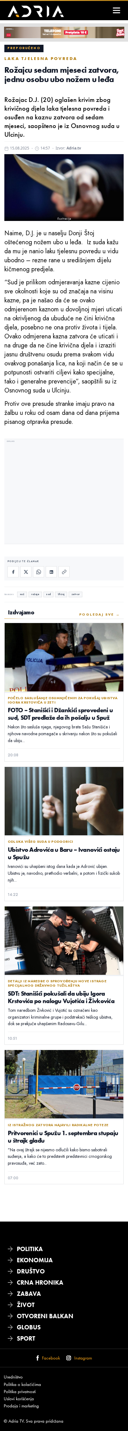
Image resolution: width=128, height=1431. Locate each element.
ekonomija (35, 1260)
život (25, 1305)
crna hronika (40, 1282)
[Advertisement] (64, 492)
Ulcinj (61, 594)
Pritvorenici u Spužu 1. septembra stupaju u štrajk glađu (63, 1136)
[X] (25, 571)
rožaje (35, 594)
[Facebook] (13, 571)
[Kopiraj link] (64, 571)
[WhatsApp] (38, 571)
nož (22, 594)
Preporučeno (23, 48)
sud (48, 594)
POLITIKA (30, 1249)
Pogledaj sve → (99, 614)
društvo (31, 1271)
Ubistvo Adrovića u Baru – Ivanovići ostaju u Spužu (64, 853)
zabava (29, 1293)
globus (29, 1327)
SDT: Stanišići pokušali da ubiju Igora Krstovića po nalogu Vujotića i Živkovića (61, 997)
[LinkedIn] (51, 571)
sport (26, 1338)
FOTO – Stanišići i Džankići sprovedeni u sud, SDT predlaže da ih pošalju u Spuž (60, 713)
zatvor (75, 594)
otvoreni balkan (45, 1316)
